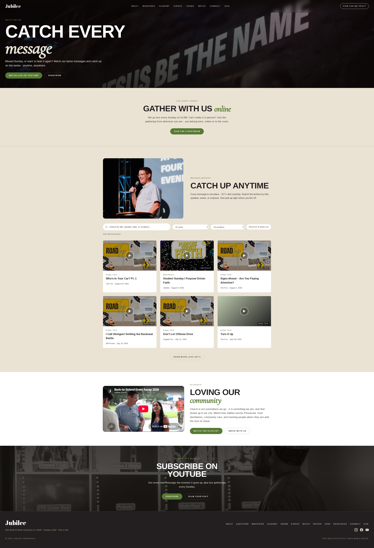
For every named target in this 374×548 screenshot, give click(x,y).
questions (242, 524)
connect (215, 6)
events (178, 6)
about (134, 6)
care (328, 524)
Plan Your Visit (198, 496)
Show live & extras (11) (259, 227)
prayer (317, 524)
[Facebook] (361, 529)
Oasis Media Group (358, 538)
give (227, 6)
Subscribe (54, 75)
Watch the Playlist (206, 431)
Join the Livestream (187, 131)
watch (202, 6)
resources (340, 524)
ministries (149, 6)
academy (164, 6)
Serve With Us (237, 431)
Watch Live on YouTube (24, 75)
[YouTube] (367, 529)
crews (190, 6)
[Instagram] (356, 529)
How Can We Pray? (354, 6)
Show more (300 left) (187, 357)
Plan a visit (63, 530)
